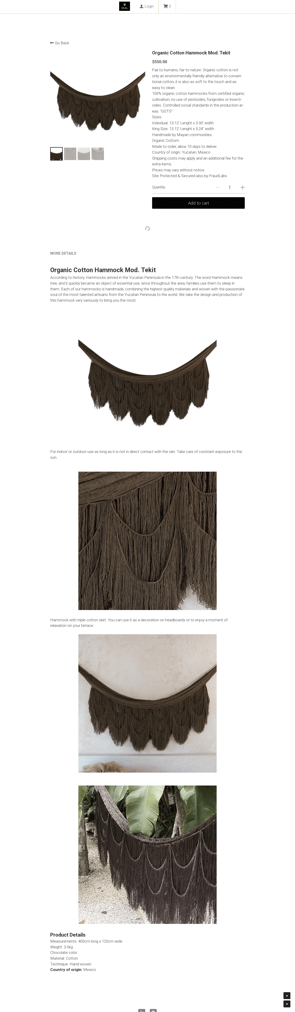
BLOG (128, 7)
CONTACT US (154, 7)
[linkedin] (141, 986)
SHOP (108, 7)
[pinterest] (153, 986)
